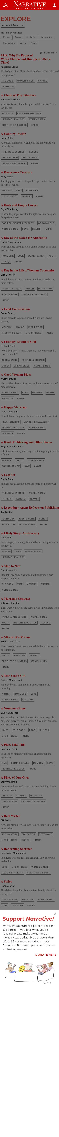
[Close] (55, 913)
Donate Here (45, 954)
